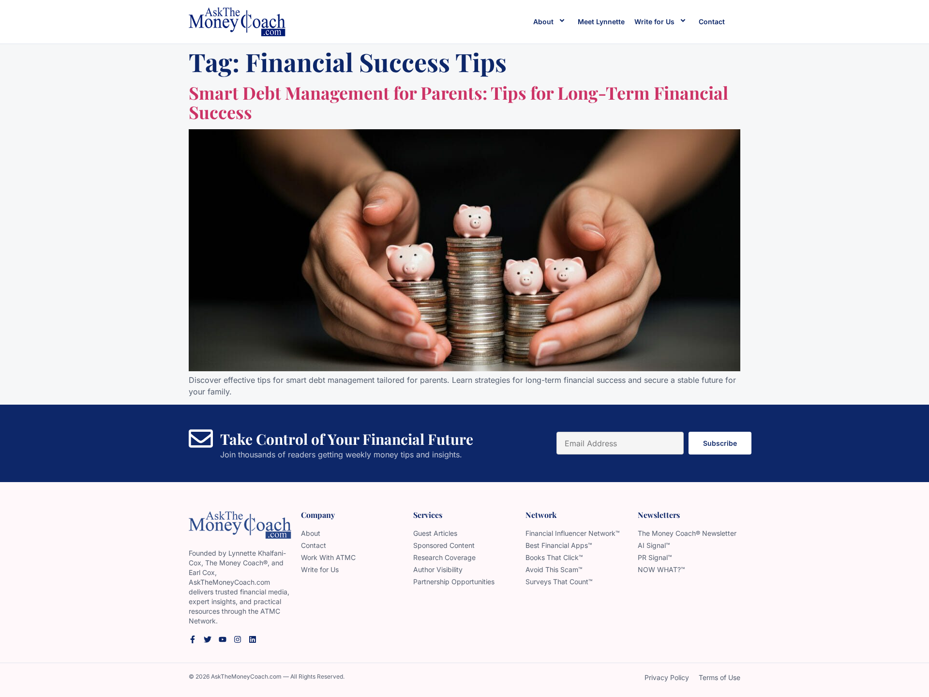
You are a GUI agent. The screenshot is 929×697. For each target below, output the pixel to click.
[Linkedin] (252, 639)
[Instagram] (237, 639)
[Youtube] (222, 639)
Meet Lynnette (601, 21)
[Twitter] (207, 639)
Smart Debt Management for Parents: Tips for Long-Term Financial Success (458, 102)
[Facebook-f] (192, 639)
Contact (712, 21)
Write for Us (654, 21)
